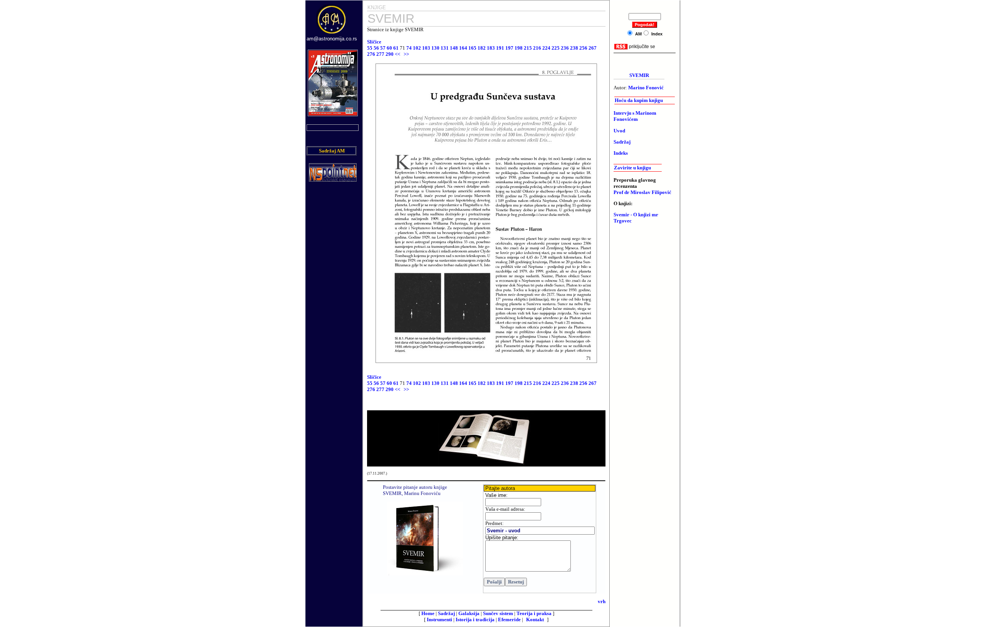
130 (435, 48)
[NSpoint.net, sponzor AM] (332, 179)
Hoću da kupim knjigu (639, 100)
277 (380, 54)
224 (546, 48)
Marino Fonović (646, 87)
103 (426, 48)
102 (417, 48)
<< (397, 54)
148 (454, 48)
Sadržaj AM (332, 151)
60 (389, 48)
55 (369, 48)
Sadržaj (446, 613)
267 (593, 48)
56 (376, 48)
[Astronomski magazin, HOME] (332, 34)
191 (500, 48)
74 (409, 48)
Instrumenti (439, 619)
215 (528, 48)
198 (519, 48)
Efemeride (509, 619)
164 (463, 48)
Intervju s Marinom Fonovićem (635, 116)
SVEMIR (639, 75)
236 (565, 48)
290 (390, 54)
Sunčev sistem (498, 613)
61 (396, 48)
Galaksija (469, 613)
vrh (601, 601)
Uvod (619, 131)
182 (482, 48)
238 (574, 48)
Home (427, 613)
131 (445, 48)
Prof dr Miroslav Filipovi (642, 192)
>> (406, 54)
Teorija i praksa (534, 613)
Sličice (375, 42)
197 (509, 48)
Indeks (621, 153)
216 (537, 48)
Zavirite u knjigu (632, 168)
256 (583, 48)
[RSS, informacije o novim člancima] (621, 48)
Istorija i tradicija (475, 619)
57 (383, 48)
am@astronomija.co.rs (332, 39)
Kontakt (535, 619)
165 (472, 48)
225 (556, 48)
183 (491, 48)
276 (371, 54)
